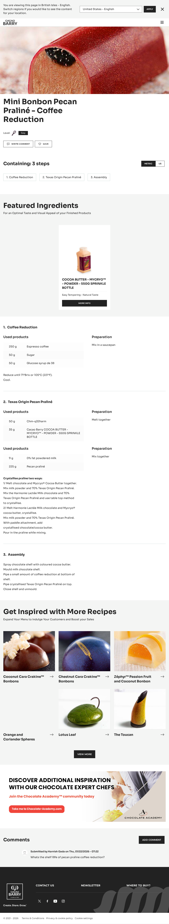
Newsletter (90, 885)
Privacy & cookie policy (59, 918)
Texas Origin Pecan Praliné (63, 177)
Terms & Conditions (33, 918)
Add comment (151, 839)
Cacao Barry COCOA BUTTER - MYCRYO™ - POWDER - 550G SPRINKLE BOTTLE (53, 433)
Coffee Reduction (21, 177)
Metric (148, 163)
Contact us (45, 885)
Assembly (100, 177)
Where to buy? (138, 885)
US (160, 163)
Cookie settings (84, 918)
